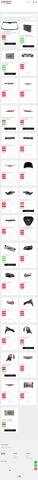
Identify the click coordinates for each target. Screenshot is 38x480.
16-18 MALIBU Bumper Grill (6, 90)
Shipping (27, 457)
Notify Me (28, 72)
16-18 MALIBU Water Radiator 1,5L (7, 419)
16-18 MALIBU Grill (23, 364)
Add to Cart (10, 43)
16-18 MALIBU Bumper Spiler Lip (25, 90)
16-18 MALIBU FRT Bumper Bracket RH (26, 145)
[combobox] (32, 19)
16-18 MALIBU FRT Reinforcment (7, 172)
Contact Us (15, 457)
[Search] (36, 15)
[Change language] (28, 2)
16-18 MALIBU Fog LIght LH (24, 282)
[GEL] (5, 41)
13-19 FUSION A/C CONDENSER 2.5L (25, 35)
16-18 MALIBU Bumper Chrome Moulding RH (26, 117)
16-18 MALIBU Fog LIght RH (6, 309)
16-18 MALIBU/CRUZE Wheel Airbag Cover (26, 227)
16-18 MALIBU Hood (23, 172)
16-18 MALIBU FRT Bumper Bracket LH (8, 145)
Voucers (14, 458)
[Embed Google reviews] (10, 470)
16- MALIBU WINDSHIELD (6, 31)
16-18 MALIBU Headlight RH (6, 282)
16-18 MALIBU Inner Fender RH (6, 364)
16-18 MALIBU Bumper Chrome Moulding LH (8, 117)
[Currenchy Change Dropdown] (24, 2)
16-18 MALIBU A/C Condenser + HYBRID (8, 62)
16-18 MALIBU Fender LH (24, 309)
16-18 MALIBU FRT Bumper (24, 62)
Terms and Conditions (29, 458)
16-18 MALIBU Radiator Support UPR (7, 227)
